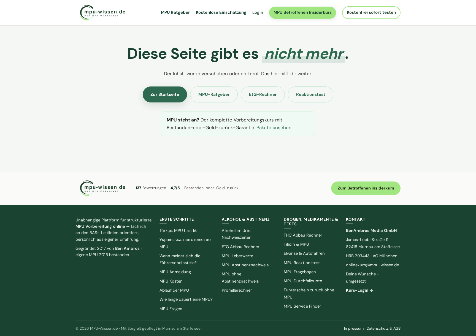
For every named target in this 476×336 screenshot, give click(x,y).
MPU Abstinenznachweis (245, 265)
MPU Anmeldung (175, 272)
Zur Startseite (164, 94)
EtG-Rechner (263, 94)
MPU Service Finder (302, 306)
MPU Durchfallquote (303, 281)
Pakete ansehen (273, 127)
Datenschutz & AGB (384, 328)
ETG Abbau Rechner (240, 247)
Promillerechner (237, 290)
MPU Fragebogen (300, 272)
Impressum (354, 328)
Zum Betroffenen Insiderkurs (366, 188)
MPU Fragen (170, 308)
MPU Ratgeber (175, 12)
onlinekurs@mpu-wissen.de (372, 265)
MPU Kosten (171, 281)
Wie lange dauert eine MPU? (186, 299)
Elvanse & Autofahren (304, 253)
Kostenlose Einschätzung (221, 12)
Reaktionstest (310, 94)
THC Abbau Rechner (303, 235)
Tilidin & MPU (296, 244)
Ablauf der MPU (174, 290)
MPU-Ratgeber (213, 94)
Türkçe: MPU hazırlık (178, 230)
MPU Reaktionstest (302, 262)
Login (257, 12)
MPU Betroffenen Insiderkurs (303, 12)
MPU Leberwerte (237, 256)
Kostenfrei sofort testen (371, 12)
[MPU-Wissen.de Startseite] (102, 12)
